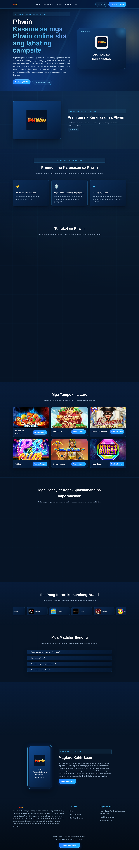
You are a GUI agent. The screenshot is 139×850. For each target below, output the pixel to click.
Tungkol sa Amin (48, 4)
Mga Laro (58, 4)
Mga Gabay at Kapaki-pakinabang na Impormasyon (112, 812)
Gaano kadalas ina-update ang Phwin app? (45, 652)
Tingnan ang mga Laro (42, 82)
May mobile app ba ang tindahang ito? (43, 664)
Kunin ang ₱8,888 (117, 4)
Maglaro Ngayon (40, 432)
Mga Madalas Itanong (107, 817)
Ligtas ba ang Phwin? (38, 658)
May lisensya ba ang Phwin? (40, 670)
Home (38, 4)
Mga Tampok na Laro (77, 818)
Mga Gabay (67, 4)
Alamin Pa (101, 4)
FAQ (75, 4)
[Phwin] (15, 4)
